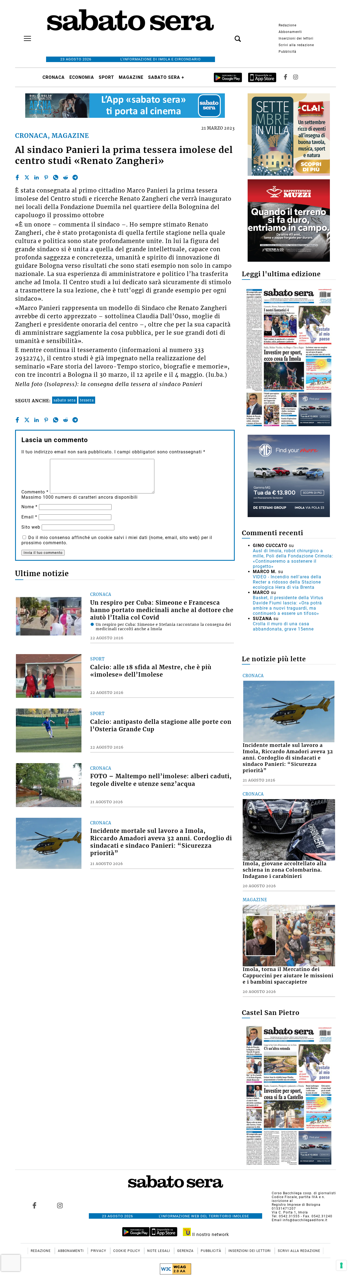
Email (29, 517)
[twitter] (26, 177)
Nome (29, 506)
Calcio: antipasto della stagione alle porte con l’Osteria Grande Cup (160, 725)
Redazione (287, 25)
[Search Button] (229, 35)
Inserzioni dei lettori (296, 38)
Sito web (30, 527)
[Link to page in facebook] (34, 1205)
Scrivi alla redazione (296, 45)
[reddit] (65, 177)
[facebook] (17, 177)
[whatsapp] (55, 177)
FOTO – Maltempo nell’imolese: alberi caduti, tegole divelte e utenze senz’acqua (161, 780)
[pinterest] (46, 177)
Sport (106, 77)
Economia (81, 77)
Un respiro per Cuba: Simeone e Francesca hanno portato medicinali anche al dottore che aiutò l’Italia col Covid (161, 610)
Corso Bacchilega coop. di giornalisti (304, 1193)
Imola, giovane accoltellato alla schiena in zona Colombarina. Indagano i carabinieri (285, 870)
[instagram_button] (296, 77)
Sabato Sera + (166, 77)
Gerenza (186, 1251)
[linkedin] (36, 177)
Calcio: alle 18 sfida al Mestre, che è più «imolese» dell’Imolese (150, 671)
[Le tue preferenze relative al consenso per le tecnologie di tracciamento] (341, 1265)
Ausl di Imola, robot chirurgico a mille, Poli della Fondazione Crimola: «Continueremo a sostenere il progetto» (293, 558)
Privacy (99, 1251)
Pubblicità (287, 52)
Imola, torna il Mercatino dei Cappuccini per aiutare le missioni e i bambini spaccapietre (288, 975)
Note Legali (159, 1251)
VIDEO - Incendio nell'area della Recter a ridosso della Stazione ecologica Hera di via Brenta (287, 582)
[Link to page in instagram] (59, 1205)
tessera (87, 400)
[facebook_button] (285, 77)
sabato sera (64, 400)
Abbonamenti (290, 32)
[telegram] (75, 177)
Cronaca (54, 77)
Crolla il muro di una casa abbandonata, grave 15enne (283, 626)
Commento (35, 492)
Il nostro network (210, 1234)
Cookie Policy (127, 1251)
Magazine (131, 77)
